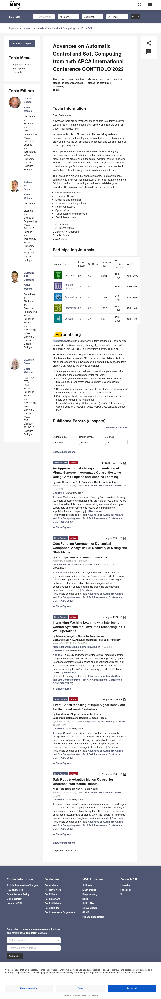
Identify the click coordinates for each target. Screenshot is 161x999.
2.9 (79, 286)
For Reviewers (53, 889)
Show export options (66, 451)
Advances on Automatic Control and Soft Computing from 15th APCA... (56, 28)
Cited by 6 (58, 492)
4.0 (79, 319)
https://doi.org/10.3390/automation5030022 (76, 564)
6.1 (89, 286)
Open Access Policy (18, 894)
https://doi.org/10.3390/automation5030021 (76, 647)
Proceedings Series (93, 917)
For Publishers (53, 903)
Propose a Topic (22, 43)
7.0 (89, 308)
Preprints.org (89, 894)
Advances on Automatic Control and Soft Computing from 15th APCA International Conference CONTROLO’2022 (88, 518)
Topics (12, 28)
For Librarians (52, 898)
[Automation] (65, 300)
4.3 (89, 275)
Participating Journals (19, 70)
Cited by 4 (58, 799)
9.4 (89, 319)
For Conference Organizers (60, 912)
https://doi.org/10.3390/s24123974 (103, 792)
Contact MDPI (14, 898)
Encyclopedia (90, 908)
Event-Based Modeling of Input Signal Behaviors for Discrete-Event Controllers (89, 707)
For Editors (51, 894)
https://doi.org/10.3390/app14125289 (105, 721)
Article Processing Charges (22, 885)
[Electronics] (65, 311)
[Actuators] (64, 279)
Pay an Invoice (15, 889)
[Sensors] (63, 322)
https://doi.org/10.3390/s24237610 (103, 485)
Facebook (125, 889)
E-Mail (27, 107)
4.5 (89, 297)
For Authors (51, 885)
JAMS (85, 912)
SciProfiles (88, 903)
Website (28, 111)
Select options (17, 940)
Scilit (85, 898)
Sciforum (87, 885)
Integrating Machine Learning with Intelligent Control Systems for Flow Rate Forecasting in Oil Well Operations (89, 627)
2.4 (79, 275)
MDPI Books (89, 889)
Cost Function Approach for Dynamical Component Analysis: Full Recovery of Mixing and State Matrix (90, 548)
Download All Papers (116, 427)
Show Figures (62, 527)
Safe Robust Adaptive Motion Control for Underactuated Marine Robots (83, 782)
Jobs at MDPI (14, 903)
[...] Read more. (93, 511)
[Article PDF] (124, 463)
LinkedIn (125, 885)
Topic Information (22, 64)
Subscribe (14, 956)
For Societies (52, 908)
